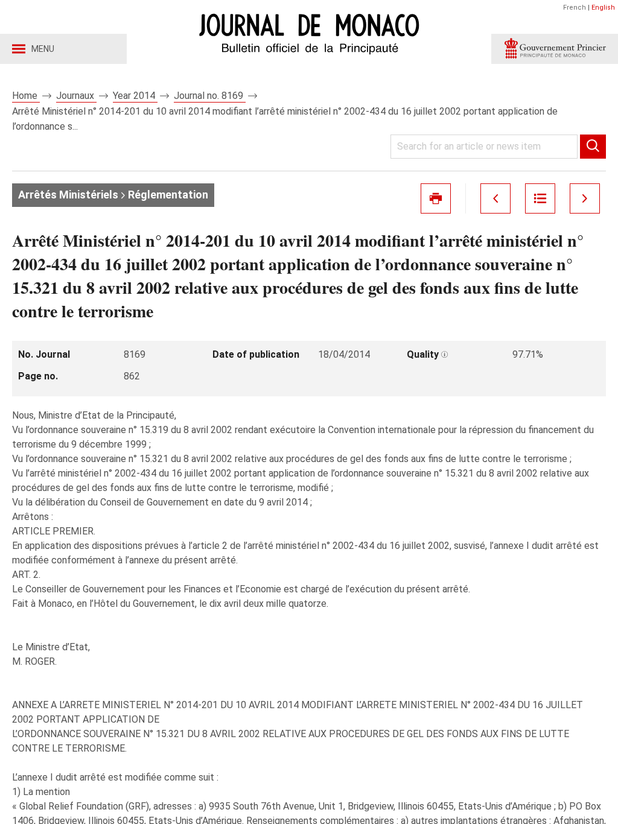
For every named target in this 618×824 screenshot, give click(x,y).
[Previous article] (495, 198)
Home (26, 95)
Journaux (76, 95)
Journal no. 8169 (210, 95)
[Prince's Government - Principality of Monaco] (554, 49)
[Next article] (585, 198)
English (603, 7)
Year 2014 (135, 95)
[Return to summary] (540, 198)
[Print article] (436, 198)
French (574, 7)
